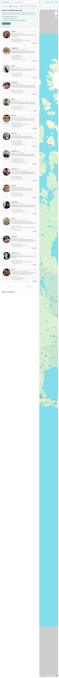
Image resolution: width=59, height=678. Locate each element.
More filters (33, 6)
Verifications (25, 6)
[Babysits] (5, 2)
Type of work (7, 6)
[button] (46, 356)
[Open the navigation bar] (56, 2)
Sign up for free (6, 23)
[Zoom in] (56, 11)
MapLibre (48, 675)
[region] (48, 343)
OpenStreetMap (53, 675)
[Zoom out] (56, 14)
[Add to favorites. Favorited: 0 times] (35, 99)
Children (16, 6)
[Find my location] (56, 17)
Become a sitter (49, 2)
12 (26, 286)
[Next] (29, 286)
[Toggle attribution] (57, 675)
